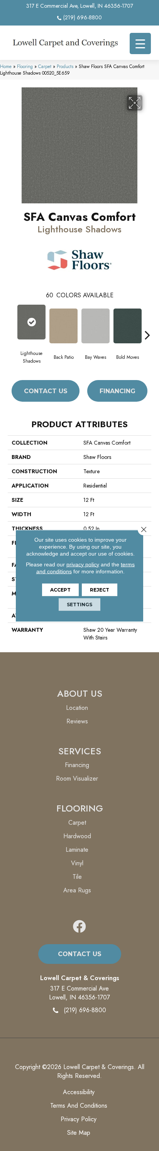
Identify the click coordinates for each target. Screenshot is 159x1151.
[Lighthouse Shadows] (31, 322)
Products (65, 66)
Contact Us (46, 391)
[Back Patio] (63, 326)
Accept (60, 589)
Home (6, 66)
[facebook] (79, 926)
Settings (79, 604)
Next (147, 323)
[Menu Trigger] (140, 43)
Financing (117, 391)
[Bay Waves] (96, 326)
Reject (99, 589)
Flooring (25, 66)
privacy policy (82, 564)
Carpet (44, 66)
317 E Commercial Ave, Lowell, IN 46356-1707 (79, 6)
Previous (11, 323)
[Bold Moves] (128, 326)
